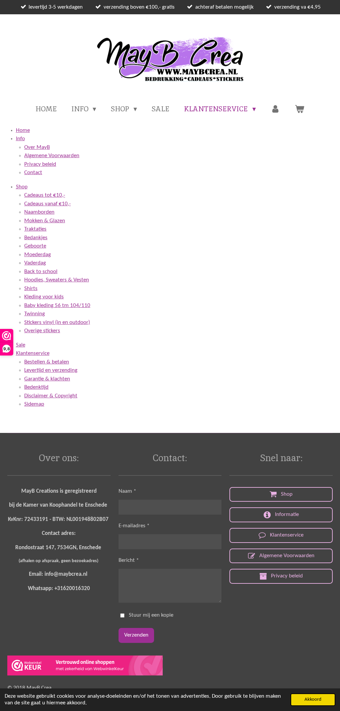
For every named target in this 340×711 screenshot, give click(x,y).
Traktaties (35, 229)
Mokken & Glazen (44, 221)
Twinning (34, 314)
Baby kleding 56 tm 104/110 (57, 305)
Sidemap (34, 404)
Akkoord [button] (312, 699)
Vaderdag (35, 263)
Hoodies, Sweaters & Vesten (56, 280)
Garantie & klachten (47, 379)
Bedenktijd (36, 387)
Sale (20, 345)
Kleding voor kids (44, 297)
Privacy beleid (40, 164)
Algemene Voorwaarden (51, 155)
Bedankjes (35, 238)
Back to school (40, 271)
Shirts (31, 288)
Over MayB (37, 147)
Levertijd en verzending (50, 370)
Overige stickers (42, 331)
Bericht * (129, 560)
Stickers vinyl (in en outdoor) (57, 322)
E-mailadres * (134, 526)
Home (23, 130)
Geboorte (35, 246)
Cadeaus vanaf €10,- (47, 204)
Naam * (127, 491)
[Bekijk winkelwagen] (299, 109)
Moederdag (37, 254)
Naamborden (39, 212)
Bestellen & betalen (46, 362)
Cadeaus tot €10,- (44, 195)
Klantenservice (32, 353)
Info (20, 139)
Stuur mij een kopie (151, 615)
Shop (22, 187)
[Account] (275, 109)
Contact (33, 172)
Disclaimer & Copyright (50, 396)
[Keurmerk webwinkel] (85, 667)
